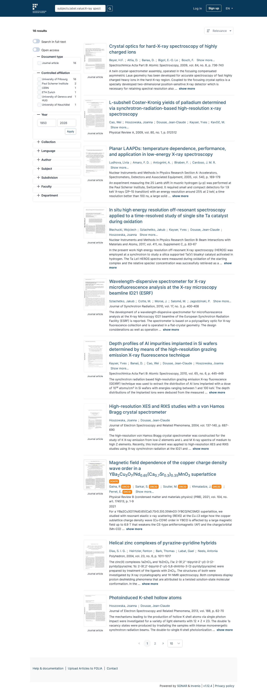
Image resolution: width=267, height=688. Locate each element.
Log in (197, 8)
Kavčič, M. (218, 122)
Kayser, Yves (198, 122)
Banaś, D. (136, 363)
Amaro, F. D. (141, 162)
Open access (50, 50)
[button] (50, 57)
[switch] (36, 41)
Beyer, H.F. (116, 60)
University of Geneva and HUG (57, 98)
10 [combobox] (171, 643)
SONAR (182, 686)
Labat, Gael (186, 551)
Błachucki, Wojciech (122, 229)
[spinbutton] (47, 123)
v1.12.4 (207, 686)
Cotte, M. (144, 301)
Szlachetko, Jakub (152, 229)
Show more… (206, 60)
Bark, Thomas (165, 551)
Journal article (50, 62)
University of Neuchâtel (56, 104)
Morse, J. (161, 301)
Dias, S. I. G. (117, 551)
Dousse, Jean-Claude (171, 122)
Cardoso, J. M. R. (204, 162)
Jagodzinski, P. (200, 301)
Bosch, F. (188, 60)
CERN (45, 87)
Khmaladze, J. (201, 486)
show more (187, 88)
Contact (112, 668)
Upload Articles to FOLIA (85, 668)
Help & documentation (48, 668)
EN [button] (228, 8)
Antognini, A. (162, 162)
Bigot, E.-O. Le (168, 60)
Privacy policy (224, 686)
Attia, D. (132, 60)
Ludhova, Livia (119, 162)
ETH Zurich (48, 92)
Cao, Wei (115, 122)
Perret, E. (115, 491)
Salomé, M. (178, 301)
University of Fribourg (55, 79)
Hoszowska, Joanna (139, 122)
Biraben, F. (181, 162)
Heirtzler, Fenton (140, 551)
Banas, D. (148, 60)
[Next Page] (163, 643)
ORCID (126, 486)
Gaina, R (114, 486)
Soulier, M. (170, 486)
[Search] (110, 8)
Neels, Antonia (208, 551)
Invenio (196, 686)
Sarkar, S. (141, 486)
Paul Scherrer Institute (55, 83)
